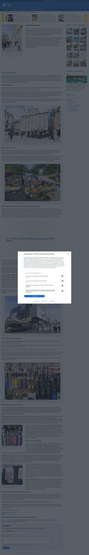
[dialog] (44, 277)
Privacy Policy (52, 301)
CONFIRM (34, 296)
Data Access (44, 301)
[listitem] (44, 273)
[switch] (62, 276)
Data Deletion (37, 301)
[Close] (68, 254)
